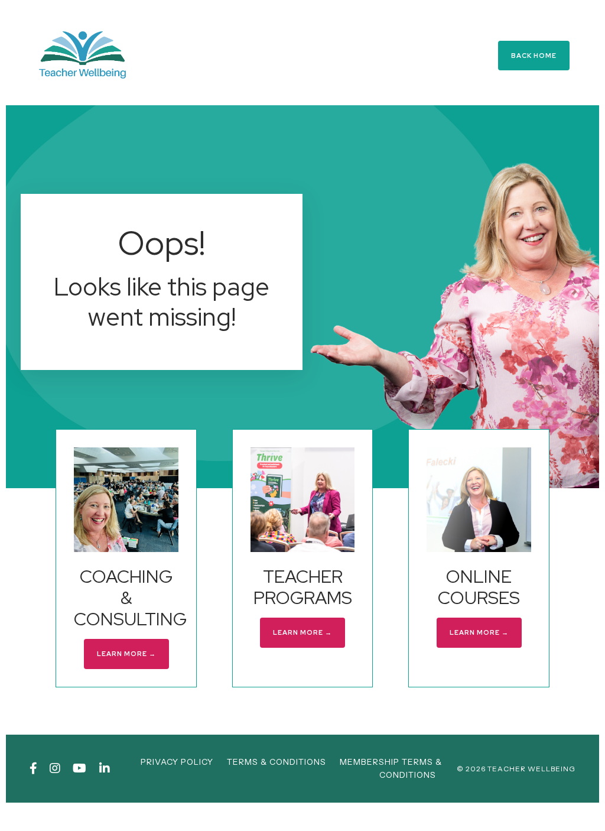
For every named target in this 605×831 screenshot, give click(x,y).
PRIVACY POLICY (177, 762)
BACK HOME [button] (534, 55)
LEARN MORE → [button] (126, 654)
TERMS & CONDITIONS (276, 762)
